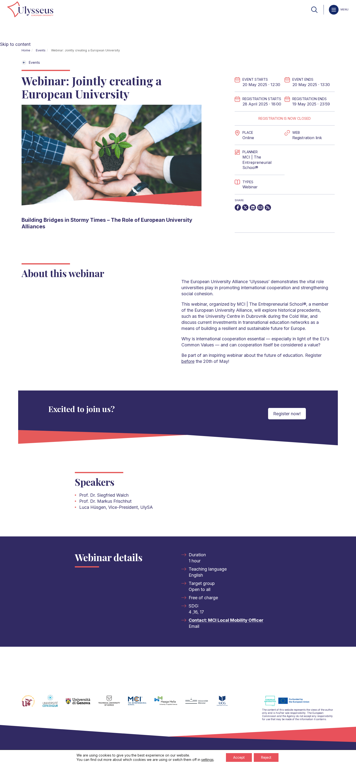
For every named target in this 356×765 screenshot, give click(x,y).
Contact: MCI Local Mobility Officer (226, 620)
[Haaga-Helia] (169, 704)
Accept (239, 757)
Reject (266, 757)
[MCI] (141, 704)
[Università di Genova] (82, 704)
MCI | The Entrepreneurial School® (256, 162)
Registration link (307, 137)
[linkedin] (253, 207)
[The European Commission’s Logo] (290, 705)
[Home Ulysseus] (30, 9)
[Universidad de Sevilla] (32, 704)
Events (41, 50)
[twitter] (245, 207)
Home (26, 50)
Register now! (287, 413)
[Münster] (200, 704)
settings (207, 759)
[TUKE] (113, 704)
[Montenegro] (226, 704)
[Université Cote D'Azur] (54, 704)
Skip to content (15, 44)
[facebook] (238, 207)
